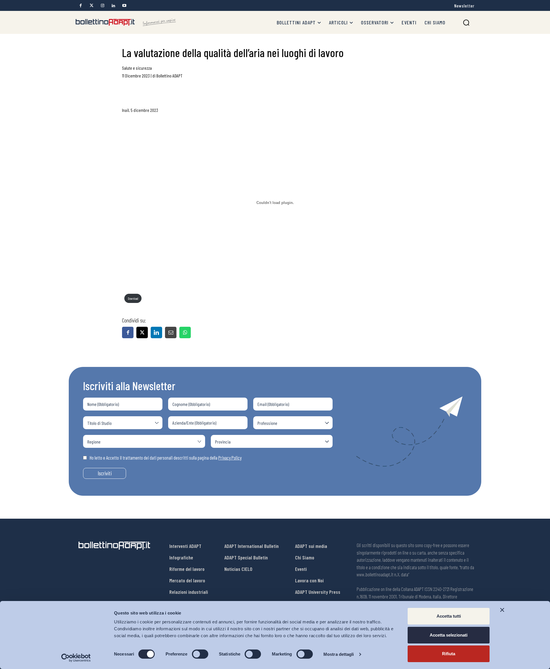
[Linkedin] (113, 6)
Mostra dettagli (338, 654)
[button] (466, 22)
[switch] (200, 654)
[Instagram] (102, 6)
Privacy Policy (229, 457)
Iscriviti (105, 473)
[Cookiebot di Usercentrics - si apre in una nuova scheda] (76, 658)
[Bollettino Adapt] (126, 22)
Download (133, 298)
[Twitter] (92, 6)
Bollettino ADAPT (169, 75)
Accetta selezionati (448, 635)
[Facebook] (81, 6)
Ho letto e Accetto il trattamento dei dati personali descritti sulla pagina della (165, 457)
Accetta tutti (449, 616)
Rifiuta (448, 653)
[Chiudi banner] (502, 610)
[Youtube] (124, 6)
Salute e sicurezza (137, 68)
